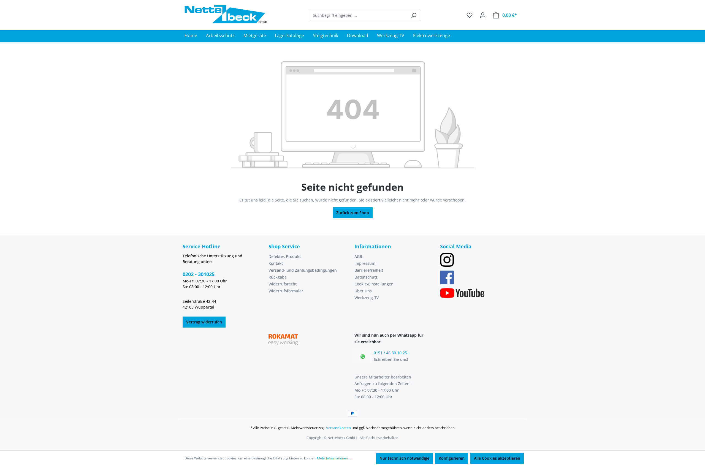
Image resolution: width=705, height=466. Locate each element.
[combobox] (359, 15)
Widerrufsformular (286, 290)
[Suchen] (413, 15)
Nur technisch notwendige (404, 458)
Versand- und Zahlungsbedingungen (303, 270)
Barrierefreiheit (368, 270)
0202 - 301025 (199, 274)
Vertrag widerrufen (204, 322)
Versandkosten (338, 427)
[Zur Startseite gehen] (226, 14)
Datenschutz (366, 277)
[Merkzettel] (469, 15)
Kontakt (276, 263)
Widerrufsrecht (283, 284)
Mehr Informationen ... (334, 458)
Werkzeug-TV (366, 297)
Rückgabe (278, 277)
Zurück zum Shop (352, 212)
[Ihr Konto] (482, 15)
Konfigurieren (452, 458)
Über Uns (363, 290)
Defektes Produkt (285, 256)
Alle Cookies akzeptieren (497, 458)
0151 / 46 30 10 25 (390, 352)
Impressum (364, 263)
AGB (358, 256)
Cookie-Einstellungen (374, 284)
